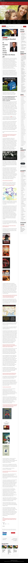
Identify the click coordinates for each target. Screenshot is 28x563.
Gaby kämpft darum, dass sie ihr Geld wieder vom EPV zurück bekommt (23, 38)
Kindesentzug (23, 194)
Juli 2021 (22, 136)
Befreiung (5, 529)
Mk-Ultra (22, 197)
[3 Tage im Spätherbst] (6, 281)
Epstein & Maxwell (23, 183)
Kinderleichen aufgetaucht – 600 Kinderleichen (23, 73)
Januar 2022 (22, 128)
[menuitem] (1, 1)
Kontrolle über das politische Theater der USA (9, 551)
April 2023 (22, 108)
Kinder (22, 193)
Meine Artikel (3, 4)
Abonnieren (22, 163)
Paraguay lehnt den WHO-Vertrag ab (23, 42)
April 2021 (22, 140)
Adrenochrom (23, 172)
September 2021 (23, 133)
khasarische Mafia (10, 529)
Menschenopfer (14, 529)
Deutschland (22, 180)
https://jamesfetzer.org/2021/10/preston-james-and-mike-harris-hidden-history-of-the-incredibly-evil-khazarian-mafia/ (9, 135)
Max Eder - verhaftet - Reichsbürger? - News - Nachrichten (23, 70)
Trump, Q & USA (23, 211)
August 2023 (23, 103)
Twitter (9, 532)
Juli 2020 (22, 145)
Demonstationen (23, 179)
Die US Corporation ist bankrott (15, 550)
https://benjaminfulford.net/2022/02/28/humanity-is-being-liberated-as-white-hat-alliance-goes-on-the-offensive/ (9, 519)
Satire (22, 207)
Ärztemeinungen (23, 175)
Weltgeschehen (23, 219)
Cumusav (21, 231)
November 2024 (23, 96)
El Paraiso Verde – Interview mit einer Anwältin (23, 45)
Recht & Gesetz (23, 206)
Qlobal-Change (22, 228)
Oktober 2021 (23, 132)
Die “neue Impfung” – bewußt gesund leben (23, 56)
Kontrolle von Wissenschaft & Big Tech (23, 81)
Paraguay (22, 201)
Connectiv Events (22, 229)
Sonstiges (22, 208)
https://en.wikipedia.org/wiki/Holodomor (8, 180)
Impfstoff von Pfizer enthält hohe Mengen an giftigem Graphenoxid (23, 59)
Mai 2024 (22, 99)
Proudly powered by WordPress (8, 561)
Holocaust (7, 529)
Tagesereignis (22, 230)
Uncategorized (23, 216)
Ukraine (22, 212)
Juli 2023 (22, 104)
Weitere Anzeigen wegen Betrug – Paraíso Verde (23, 48)
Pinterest (13, 532)
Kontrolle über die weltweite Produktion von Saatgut (14, 539)
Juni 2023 (22, 105)
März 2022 (22, 125)
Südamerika (22, 210)
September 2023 (23, 101)
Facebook (4, 532)
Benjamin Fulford (5, 37)
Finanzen (22, 187)
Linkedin (5, 534)
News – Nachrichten (5, 10)
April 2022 (22, 124)
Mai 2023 (22, 107)
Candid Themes (22, 561)
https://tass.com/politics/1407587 (9, 185)
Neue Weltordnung (23, 198)
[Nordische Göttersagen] (6, 444)
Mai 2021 (22, 138)
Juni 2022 (22, 121)
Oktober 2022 (23, 116)
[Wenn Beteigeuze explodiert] (6, 269)
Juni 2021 (22, 137)
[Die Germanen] (6, 456)
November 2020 (23, 141)
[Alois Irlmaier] (6, 244)
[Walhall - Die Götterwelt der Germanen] (7, 419)
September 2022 (23, 117)
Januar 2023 (22, 112)
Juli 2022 (22, 120)
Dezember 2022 (23, 113)
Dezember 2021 (23, 129)
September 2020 (23, 142)
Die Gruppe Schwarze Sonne (3, 550)
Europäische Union (23, 184)
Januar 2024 (22, 100)
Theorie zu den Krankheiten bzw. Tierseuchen (23, 34)
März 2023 (22, 109)
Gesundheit (22, 188)
